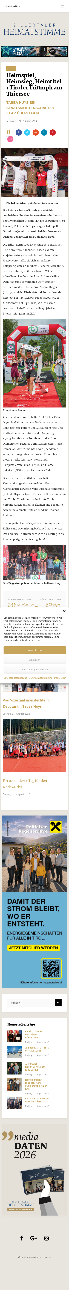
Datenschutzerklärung (15, 678)
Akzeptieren (35, 650)
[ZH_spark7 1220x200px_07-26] (34, 51)
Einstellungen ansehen (35, 670)
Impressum (60, 678)
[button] (64, 611)
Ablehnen (34, 660)
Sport (11, 69)
